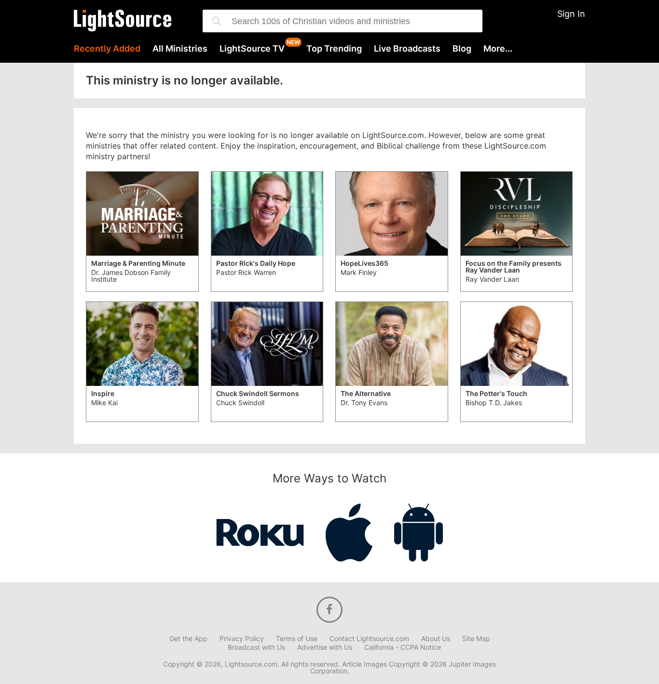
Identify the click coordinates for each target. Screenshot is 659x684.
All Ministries (179, 48)
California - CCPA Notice (402, 647)
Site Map (476, 638)
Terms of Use (296, 638)
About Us (435, 638)
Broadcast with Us (256, 647)
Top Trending (334, 48)
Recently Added (107, 48)
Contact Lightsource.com (369, 638)
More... (497, 48)
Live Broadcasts (407, 48)
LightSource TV (252, 48)
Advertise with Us (324, 647)
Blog (462, 48)
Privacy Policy (242, 638)
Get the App (188, 638)
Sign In (571, 14)
